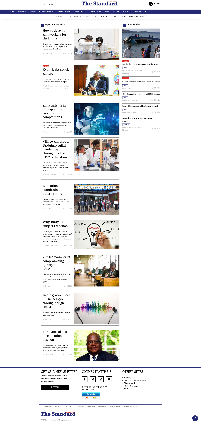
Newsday (47, 286)
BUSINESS (33, 12)
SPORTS (107, 12)
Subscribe (80, 407)
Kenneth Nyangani (130, 112)
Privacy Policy (115, 407)
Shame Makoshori (130, 70)
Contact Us (59, 407)
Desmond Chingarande (131, 100)
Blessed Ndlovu (129, 127)
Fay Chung (48, 209)
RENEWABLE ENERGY (142, 12)
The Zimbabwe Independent (79, 16)
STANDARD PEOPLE (80, 12)
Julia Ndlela (48, 86)
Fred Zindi (48, 319)
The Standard (49, 355)
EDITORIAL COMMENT (46, 12)
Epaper (123, 16)
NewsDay (61, 16)
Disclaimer (102, 407)
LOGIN (157, 4)
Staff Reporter (128, 88)
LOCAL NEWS (22, 12)
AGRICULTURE (127, 12)
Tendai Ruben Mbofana (52, 246)
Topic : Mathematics (55, 24)
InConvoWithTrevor (138, 16)
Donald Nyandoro (50, 174)
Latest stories (133, 24)
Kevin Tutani (48, 53)
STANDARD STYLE (95, 12)
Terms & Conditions (131, 407)
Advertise (69, 407)
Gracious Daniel (49, 132)
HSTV (114, 16)
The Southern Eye (100, 16)
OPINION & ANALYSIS (63, 12)
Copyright (91, 407)
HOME (12, 12)
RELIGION (116, 12)
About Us (47, 407)
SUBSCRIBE (55, 387)
